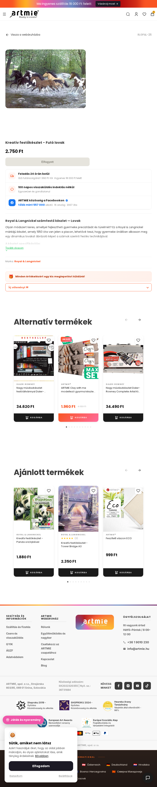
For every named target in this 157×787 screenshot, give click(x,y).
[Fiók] (136, 14)
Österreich (91, 765)
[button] (66, 427)
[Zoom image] (45, 78)
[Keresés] (128, 14)
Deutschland (116, 765)
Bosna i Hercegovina (90, 772)
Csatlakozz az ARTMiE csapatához (50, 648)
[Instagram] (128, 686)
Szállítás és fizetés (18, 627)
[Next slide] (139, 320)
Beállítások (65, 776)
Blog (44, 665)
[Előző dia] (18, 358)
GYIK (9, 644)
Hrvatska (141, 765)
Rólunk (45, 627)
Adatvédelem (14, 656)
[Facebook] (118, 686)
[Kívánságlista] (144, 14)
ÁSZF (9, 650)
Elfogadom (41, 766)
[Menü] (4, 14)
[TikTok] (147, 686)
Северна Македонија (127, 772)
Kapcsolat (47, 659)
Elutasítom (16, 776)
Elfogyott (47, 161)
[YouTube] (137, 686)
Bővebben (41, 756)
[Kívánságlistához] (48, 340)
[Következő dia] (49, 358)
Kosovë (78, 778)
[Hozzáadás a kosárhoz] (34, 417)
